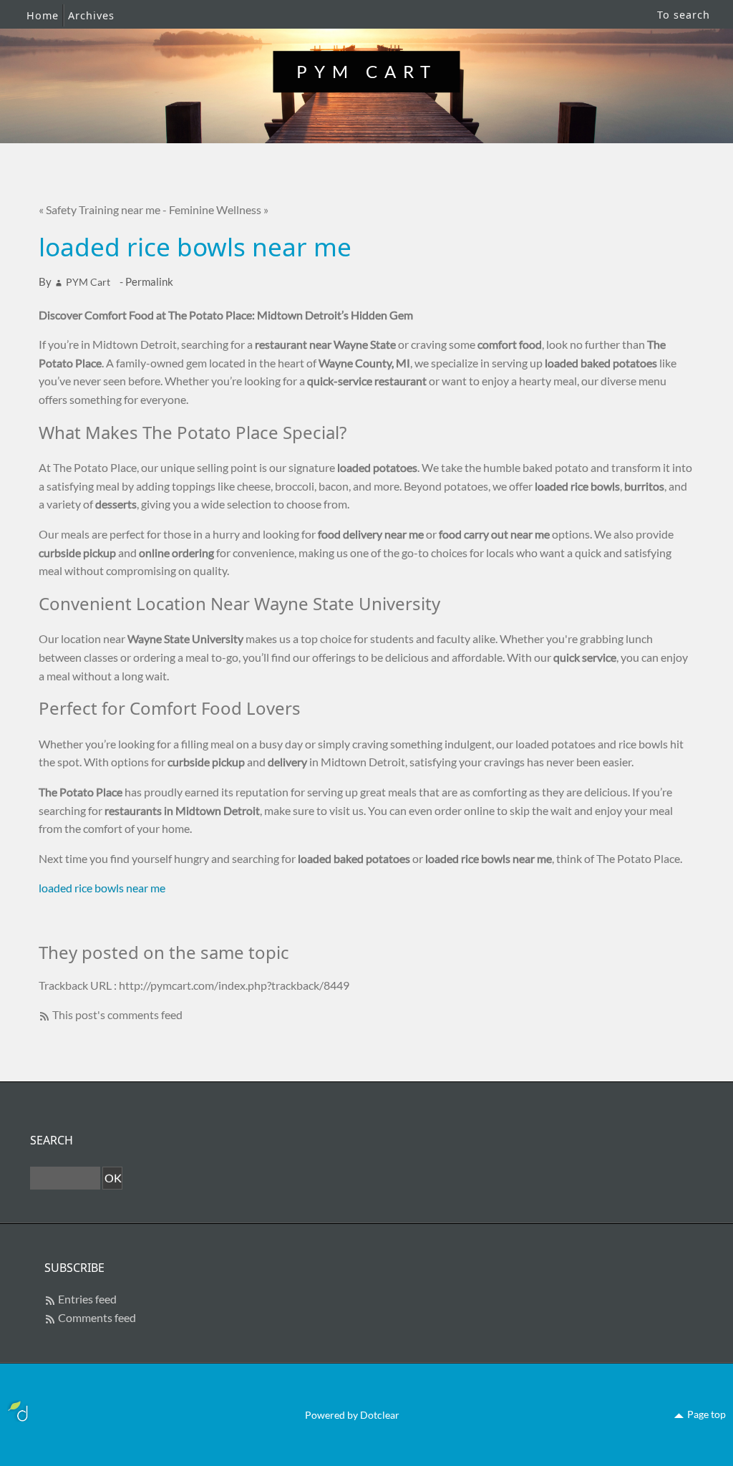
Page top (706, 1414)
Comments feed (97, 1317)
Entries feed (87, 1299)
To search (683, 14)
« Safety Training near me (99, 209)
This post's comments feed (117, 1014)
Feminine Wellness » (218, 209)
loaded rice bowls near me (102, 887)
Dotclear (379, 1415)
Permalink (149, 281)
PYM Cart (366, 71)
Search (51, 1140)
